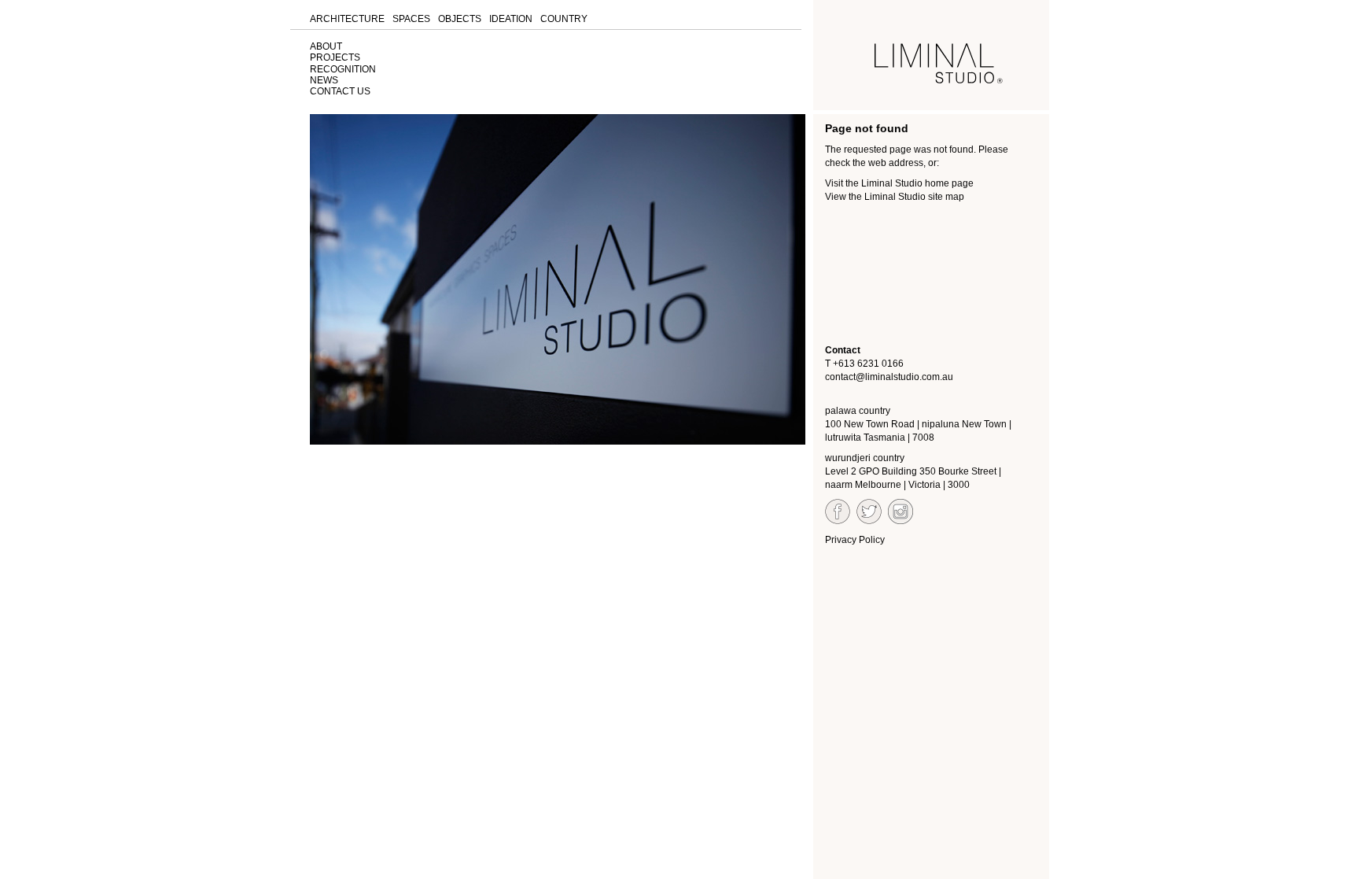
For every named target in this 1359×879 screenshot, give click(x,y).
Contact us (340, 91)
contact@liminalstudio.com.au (889, 376)
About (326, 46)
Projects (335, 57)
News (324, 80)
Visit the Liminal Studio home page (899, 183)
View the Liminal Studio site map (894, 196)
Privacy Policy (855, 539)
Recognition (343, 69)
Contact (842, 350)
